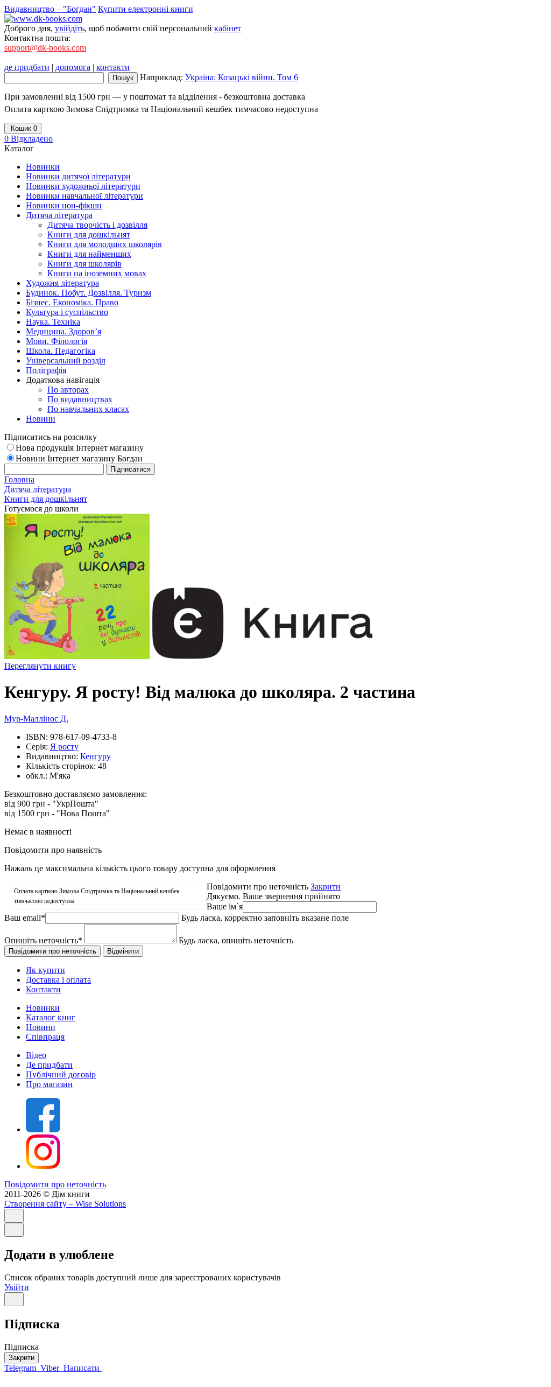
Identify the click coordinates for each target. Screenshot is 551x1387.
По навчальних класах (88, 409)
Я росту (64, 746)
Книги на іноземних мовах (96, 273)
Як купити (45, 970)
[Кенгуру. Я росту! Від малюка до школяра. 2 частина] (77, 656)
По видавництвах (79, 399)
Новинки (43, 1007)
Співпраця (45, 1036)
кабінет (227, 28)
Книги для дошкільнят (88, 234)
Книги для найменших (89, 253)
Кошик (23, 128)
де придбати (27, 67)
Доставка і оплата (58, 979)
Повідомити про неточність (55, 1184)
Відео (36, 1055)
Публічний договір (61, 1074)
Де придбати (49, 1064)
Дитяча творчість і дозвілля (97, 224)
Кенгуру (95, 756)
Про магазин (49, 1084)
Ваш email (24, 917)
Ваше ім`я (225, 906)
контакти (113, 67)
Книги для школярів (84, 263)
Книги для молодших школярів (104, 244)
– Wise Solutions (65, 1203)
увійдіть (69, 28)
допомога (72, 67)
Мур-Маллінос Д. (36, 718)
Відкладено (28, 138)
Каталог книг (50, 1017)
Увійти (16, 1287)
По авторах (68, 389)
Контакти (43, 989)
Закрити (325, 886)
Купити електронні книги (145, 8)
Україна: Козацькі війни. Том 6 (241, 77)
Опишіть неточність (43, 940)
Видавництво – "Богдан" (50, 8)
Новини (40, 1027)
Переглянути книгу (40, 665)
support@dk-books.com (45, 47)
